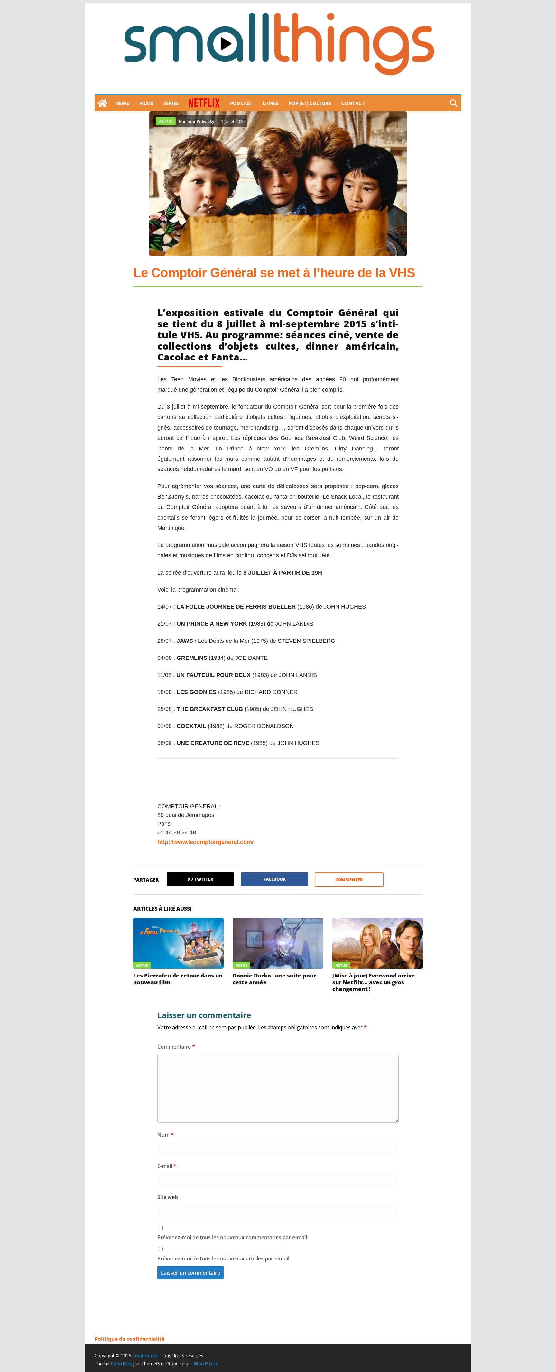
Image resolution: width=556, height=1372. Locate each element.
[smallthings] (102, 103)
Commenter (349, 880)
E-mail (166, 1165)
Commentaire (176, 1046)
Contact (353, 103)
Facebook (275, 879)
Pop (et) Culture (310, 103)
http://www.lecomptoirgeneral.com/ (205, 842)
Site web (167, 1197)
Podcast (241, 103)
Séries (171, 103)
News (122, 103)
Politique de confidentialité (129, 1338)
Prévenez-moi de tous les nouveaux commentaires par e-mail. (232, 1237)
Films (146, 103)
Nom (165, 1134)
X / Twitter (200, 879)
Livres (270, 103)
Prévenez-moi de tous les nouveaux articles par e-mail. (224, 1258)
